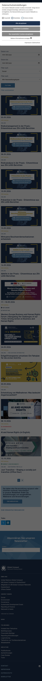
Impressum (28, 42)
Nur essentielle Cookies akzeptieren (21, 34)
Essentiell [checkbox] (7, 18)
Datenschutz (36, 42)
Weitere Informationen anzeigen (20, 38)
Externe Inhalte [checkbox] (28, 18)
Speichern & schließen (21, 29)
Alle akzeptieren (21, 23)
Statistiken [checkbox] (17, 18)
